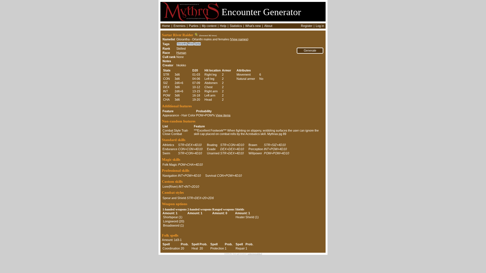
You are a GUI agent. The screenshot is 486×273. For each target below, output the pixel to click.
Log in (320, 25)
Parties (193, 25)
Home (166, 25)
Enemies (179, 25)
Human (181, 52)
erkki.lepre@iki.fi (255, 254)
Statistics (236, 25)
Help (223, 25)
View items (223, 115)
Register (306, 25)
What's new (253, 25)
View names (239, 39)
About (268, 25)
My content (209, 25)
